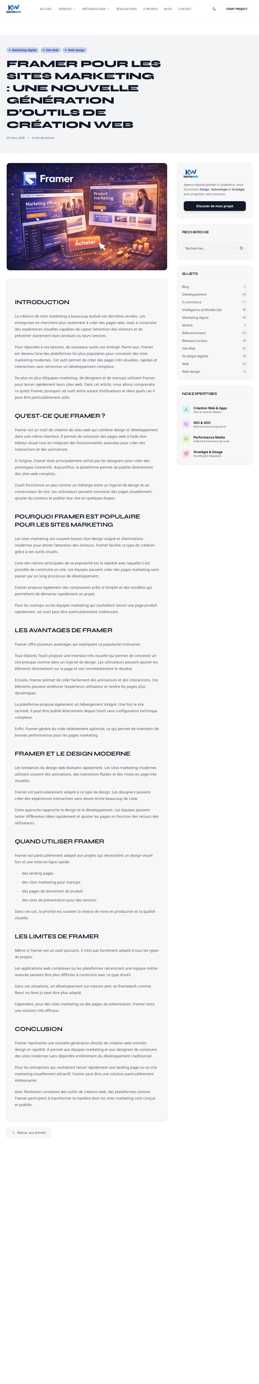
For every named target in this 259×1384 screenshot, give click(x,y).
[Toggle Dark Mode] (214, 9)
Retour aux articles (31, 1132)
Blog (168, 9)
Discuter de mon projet (214, 206)
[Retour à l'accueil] (13, 9)
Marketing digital (24, 50)
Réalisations (126, 9)
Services (65, 9)
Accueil (46, 9)
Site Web (52, 50)
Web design (76, 50)
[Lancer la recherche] (241, 248)
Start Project (236, 9)
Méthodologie (94, 9)
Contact (185, 9)
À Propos (150, 9)
